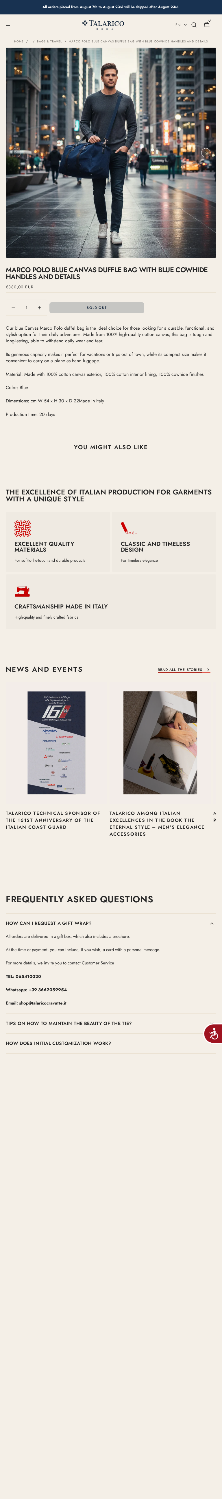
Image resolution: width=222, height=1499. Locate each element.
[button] (8, 24)
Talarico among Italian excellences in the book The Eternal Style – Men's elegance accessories (157, 823)
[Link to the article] (56, 770)
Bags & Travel (49, 41)
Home (19, 41)
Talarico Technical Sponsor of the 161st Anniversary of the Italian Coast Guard (53, 820)
